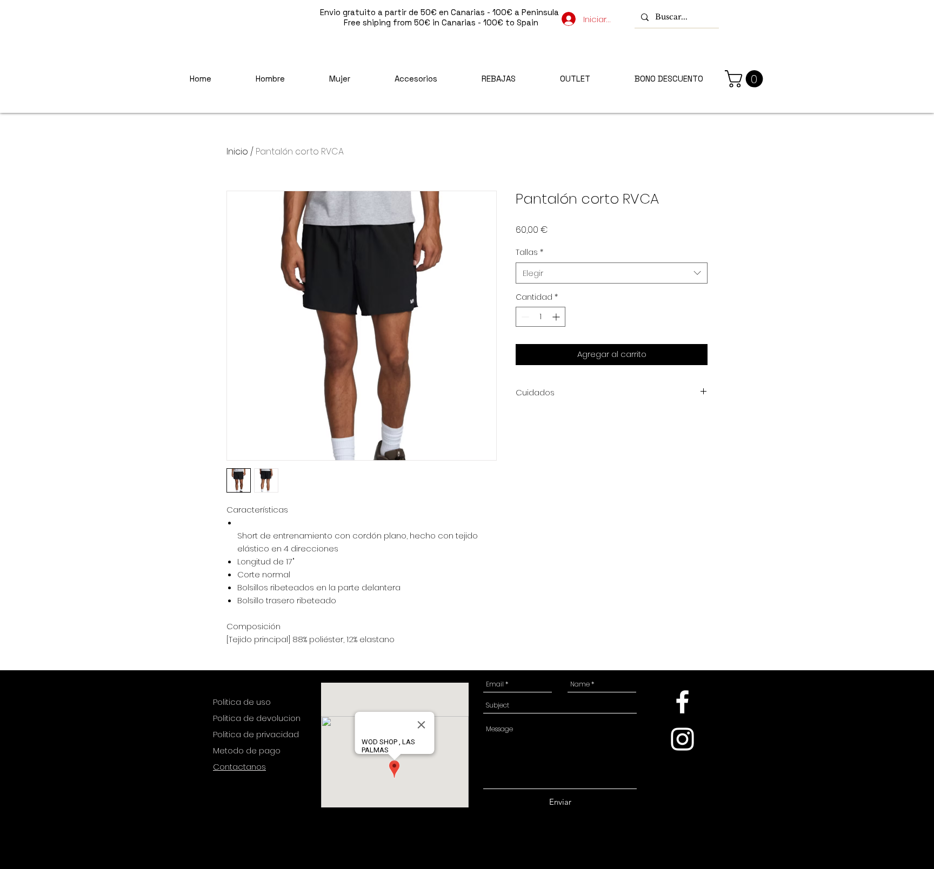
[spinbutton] (540, 316)
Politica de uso (243, 702)
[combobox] (612, 273)
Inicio (237, 151)
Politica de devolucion (257, 718)
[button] (746, 78)
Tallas (529, 252)
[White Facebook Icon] (682, 701)
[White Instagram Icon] (682, 739)
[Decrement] (524, 316)
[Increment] (557, 316)
